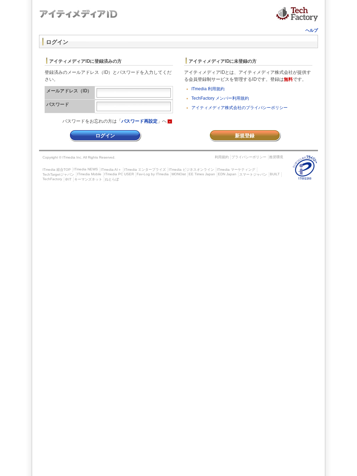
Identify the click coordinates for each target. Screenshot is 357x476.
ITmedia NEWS (86, 169)
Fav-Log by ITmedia (153, 174)
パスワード (57, 104)
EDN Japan (227, 174)
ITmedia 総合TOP (57, 169)
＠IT (68, 179)
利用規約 (222, 157)
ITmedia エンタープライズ (145, 169)
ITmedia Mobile (89, 174)
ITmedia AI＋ (111, 169)
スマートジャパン (253, 174)
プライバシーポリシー (248, 157)
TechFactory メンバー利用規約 (220, 98)
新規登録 (245, 135)
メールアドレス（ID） (69, 90)
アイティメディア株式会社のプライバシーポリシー (239, 107)
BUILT (275, 174)
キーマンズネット (88, 179)
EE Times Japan (202, 174)
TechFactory (52, 179)
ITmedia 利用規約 (208, 88)
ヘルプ (311, 30)
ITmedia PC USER (119, 174)
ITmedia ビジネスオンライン (191, 169)
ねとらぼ (112, 179)
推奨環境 (276, 157)
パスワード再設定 (139, 121)
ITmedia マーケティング (236, 169)
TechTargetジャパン (58, 174)
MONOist (179, 174)
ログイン (105, 135)
